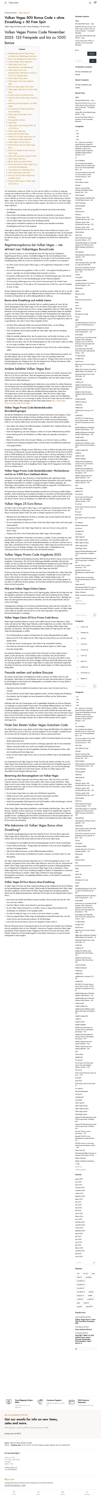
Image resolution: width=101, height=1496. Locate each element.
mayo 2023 (78, 1208)
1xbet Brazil (78, 209)
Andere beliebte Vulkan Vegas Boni (20, 62)
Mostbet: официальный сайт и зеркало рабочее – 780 (83, 482)
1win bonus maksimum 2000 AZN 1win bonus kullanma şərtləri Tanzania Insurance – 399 (85, 174)
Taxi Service (78, 528)
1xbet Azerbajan (79, 195)
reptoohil (79, 1306)
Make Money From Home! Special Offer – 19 (85, 365)
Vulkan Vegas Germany (82, 543)
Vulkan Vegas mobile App (16, 131)
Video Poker (12, 123)
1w (76, 158)
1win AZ (85, 1274)
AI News (77, 275)
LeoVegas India (79, 359)
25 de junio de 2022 (11, 13)
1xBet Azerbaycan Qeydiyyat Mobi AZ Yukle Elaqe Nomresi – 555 (85, 199)
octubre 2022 (79, 1228)
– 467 (77, 137)
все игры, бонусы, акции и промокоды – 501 (83, 566)
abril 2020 (78, 1254)
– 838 (77, 139)
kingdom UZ (80, 1296)
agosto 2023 (79, 1199)
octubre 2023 (79, 1193)
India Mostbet (79, 335)
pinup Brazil (78, 515)
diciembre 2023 (80, 1188)
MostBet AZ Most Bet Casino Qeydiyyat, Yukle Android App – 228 (84, 387)
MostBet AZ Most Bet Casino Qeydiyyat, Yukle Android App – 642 (84, 394)
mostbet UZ (90, 1299)
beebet (77, 291)
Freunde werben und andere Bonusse (21, 95)
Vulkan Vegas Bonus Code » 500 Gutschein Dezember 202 (85, 1321)
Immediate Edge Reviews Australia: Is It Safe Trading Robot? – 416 (85, 331)
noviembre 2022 (80, 1225)
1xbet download (79, 212)
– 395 (77, 134)
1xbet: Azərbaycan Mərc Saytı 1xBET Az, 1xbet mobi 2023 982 (85, 264)
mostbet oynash (79, 437)
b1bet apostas (79, 288)
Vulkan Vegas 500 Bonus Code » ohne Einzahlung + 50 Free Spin (34, 19)
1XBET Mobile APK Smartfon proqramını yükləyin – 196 (83, 239)
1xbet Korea (78, 235)
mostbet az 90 (79, 382)
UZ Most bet (78, 534)
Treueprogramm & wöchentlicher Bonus (21, 170)
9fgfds (77, 21)
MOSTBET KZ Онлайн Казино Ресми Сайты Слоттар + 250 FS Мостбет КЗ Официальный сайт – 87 (85, 421)
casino (77, 305)
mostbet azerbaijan (80, 399)
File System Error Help (81, 314)
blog (76, 297)
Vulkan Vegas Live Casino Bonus (19, 142)
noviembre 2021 (80, 1251)
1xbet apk (77, 185)
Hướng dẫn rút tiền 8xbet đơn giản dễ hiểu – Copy (85, 37)
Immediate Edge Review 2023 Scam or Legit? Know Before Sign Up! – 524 (85, 325)
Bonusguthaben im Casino (16, 120)
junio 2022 (78, 1239)
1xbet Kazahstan (79, 232)
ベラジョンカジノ (80, 604)
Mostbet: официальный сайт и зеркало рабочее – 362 (83, 477)
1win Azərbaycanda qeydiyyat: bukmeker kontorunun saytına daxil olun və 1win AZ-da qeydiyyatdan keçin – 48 (85, 166)
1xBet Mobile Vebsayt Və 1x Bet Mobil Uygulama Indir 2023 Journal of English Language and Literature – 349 (85, 246)
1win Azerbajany (80, 160)
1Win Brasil (78, 179)
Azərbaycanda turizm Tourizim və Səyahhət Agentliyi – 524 (85, 284)
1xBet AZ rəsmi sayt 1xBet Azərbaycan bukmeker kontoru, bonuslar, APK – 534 (84, 190)
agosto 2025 (79, 1179)
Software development (81, 525)
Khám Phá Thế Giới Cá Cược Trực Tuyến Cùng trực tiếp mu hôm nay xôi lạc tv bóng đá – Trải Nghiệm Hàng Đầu (85, 30)
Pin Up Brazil (79, 494)
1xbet (93, 1274)
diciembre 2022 (80, 1222)
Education (78, 311)
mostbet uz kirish (80, 456)
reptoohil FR (89, 1306)
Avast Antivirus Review (83, 1329)
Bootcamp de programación (83, 300)
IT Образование (80, 356)
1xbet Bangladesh (80, 206)
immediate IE (80, 1288)
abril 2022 (78, 1245)
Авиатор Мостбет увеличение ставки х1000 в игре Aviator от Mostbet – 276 (85, 560)
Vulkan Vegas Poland (81, 546)
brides (77, 303)
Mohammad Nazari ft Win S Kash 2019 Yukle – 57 (84, 375)
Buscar (77, 50)
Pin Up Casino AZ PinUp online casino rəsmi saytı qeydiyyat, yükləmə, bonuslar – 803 (84, 499)
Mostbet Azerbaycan (81, 402)
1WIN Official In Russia (81, 182)
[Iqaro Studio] (16, 3)
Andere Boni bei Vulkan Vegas (18, 134)
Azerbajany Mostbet (80, 280)
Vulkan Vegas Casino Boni (17, 159)
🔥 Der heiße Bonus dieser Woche (20, 161)
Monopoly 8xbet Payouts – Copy (84, 24)
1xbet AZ (79, 1277)
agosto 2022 (79, 1234)
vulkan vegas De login (81, 540)
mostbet (90, 1296)
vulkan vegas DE (24, 13)
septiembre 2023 (80, 1196)
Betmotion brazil (80, 294)
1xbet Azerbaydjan (80, 203)
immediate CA (81, 1285)
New (76, 486)
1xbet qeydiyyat (79, 252)
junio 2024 (78, 1182)
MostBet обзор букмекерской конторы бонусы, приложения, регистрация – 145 (84, 464)
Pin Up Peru (78, 504)
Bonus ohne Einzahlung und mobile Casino (22, 59)
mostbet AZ (80, 1299)
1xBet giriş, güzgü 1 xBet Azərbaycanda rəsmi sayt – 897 (84, 228)
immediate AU (81, 1281)
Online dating (79, 488)
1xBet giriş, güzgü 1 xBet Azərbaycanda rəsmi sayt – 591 (84, 223)
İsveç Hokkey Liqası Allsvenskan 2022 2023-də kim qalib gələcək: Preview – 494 (85, 351)
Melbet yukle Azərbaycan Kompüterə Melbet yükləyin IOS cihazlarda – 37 (85, 370)
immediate (89, 1277)
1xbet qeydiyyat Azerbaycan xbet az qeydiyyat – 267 (85, 256)
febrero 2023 (79, 1216)
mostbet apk (78, 379)
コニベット (78, 601)
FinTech (77, 317)
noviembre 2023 (80, 1190)
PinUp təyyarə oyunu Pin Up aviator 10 (85, 519)
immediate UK (81, 1292)
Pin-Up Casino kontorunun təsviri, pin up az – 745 (85, 508)
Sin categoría (79, 523)
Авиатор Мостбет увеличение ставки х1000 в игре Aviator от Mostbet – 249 (85, 553)
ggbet (77, 320)
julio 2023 (78, 1202)
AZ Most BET (79, 278)
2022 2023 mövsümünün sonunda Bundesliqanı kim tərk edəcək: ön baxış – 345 (85, 270)
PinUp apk (78, 512)
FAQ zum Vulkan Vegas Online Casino (21, 87)
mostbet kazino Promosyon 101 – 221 (84, 411)
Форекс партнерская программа (84, 595)
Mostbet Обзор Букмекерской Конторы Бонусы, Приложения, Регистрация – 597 (84, 471)
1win (78, 1274)
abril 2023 (78, 1211)
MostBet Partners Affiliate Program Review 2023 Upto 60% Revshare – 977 (85, 445)
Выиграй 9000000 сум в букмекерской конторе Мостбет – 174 (85, 572)
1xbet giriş (78, 214)
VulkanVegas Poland (81, 548)
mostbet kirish (79, 415)
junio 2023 (78, 1205)
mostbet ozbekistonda (81, 440)
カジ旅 (77, 598)
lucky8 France (79, 361)
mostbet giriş (78, 405)
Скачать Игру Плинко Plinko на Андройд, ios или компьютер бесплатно (84, 43)
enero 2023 (78, 1219)
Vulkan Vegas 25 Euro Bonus (18, 78)
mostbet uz (78, 453)
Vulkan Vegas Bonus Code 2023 (19, 172)
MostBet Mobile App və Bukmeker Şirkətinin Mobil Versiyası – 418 (84, 433)
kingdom (91, 1292)
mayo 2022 (78, 1242)
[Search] (92, 61)
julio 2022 (78, 1236)
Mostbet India (79, 408)
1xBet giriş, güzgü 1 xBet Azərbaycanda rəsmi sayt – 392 (84, 218)
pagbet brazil (79, 491)
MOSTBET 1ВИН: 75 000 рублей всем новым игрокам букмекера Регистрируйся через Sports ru (84, 1339)
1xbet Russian (79, 260)
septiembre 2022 (80, 1231)
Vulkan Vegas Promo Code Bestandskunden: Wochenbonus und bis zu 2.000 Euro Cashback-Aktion (22, 73)
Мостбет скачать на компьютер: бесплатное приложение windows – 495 (85, 579)
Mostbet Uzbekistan (80, 459)
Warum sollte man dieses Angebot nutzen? (22, 156)
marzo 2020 (79, 1256)
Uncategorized (79, 531)
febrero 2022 (79, 1248)
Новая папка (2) (80, 584)
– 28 (76, 131)
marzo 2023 (79, 1213)
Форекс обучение (80, 592)
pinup (78, 1303)
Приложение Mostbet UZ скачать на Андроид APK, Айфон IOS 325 (85, 588)
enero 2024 (78, 1185)
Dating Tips (78, 308)
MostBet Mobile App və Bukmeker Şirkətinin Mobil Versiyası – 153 (84, 428)
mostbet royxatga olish (81, 450)
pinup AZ (86, 1303)
